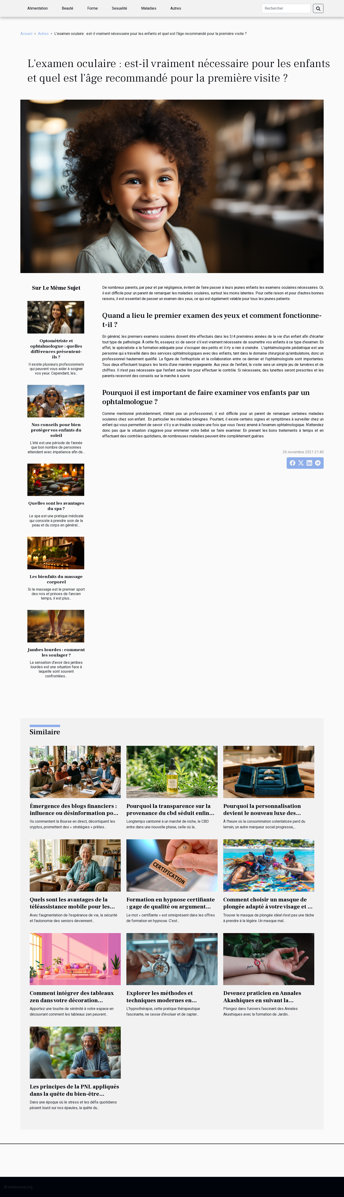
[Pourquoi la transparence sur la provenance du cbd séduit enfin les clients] (171, 771)
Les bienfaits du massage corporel (56, 579)
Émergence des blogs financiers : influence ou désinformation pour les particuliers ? (75, 813)
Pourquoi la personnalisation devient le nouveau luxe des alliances (262, 813)
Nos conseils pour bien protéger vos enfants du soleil (56, 430)
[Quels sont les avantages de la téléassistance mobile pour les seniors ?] (75, 865)
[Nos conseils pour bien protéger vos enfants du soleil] (55, 401)
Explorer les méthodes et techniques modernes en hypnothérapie (159, 1000)
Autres (175, 8)
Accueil (26, 33)
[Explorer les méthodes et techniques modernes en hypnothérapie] (171, 959)
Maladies (148, 8)
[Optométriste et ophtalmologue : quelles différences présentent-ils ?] (55, 317)
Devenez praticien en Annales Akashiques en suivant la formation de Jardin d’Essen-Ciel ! (268, 1000)
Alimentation (37, 8)
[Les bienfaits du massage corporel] (55, 553)
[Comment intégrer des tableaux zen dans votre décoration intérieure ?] (75, 959)
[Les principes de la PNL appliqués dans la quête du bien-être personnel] (75, 1052)
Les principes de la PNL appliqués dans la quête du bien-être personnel (74, 1094)
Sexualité (119, 8)
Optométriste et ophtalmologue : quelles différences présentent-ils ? (56, 349)
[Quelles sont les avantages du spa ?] (55, 480)
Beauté (67, 8)
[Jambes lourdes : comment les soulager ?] (55, 626)
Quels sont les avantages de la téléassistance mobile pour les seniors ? (70, 907)
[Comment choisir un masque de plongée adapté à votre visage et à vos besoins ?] (268, 865)
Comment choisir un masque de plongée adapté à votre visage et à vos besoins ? (267, 907)
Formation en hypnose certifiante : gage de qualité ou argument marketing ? (170, 907)
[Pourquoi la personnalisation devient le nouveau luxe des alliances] (268, 771)
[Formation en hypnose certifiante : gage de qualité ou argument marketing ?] (171, 865)
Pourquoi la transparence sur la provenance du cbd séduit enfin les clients (168, 813)
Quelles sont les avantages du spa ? (56, 505)
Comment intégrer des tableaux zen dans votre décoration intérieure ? (72, 1000)
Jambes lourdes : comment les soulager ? (56, 652)
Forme (92, 8)
